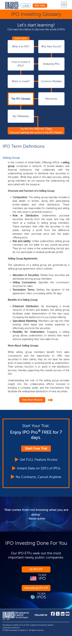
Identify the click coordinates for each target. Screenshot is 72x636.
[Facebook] (53, 614)
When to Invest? (21, 81)
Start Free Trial (36, 448)
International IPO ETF (36, 588)
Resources (51, 98)
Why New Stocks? (51, 46)
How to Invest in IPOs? (21, 64)
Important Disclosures (11, 628)
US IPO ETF (36, 569)
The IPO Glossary (20, 98)
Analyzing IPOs (51, 64)
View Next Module (32, 399)
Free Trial (39, 6)
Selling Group (11, 157)
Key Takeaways (21, 116)
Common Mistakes (51, 81)
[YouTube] (67, 614)
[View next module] (50, 400)
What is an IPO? (21, 46)
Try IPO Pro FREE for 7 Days (36, 130)
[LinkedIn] (62, 614)
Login (26, 6)
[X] (58, 614)
